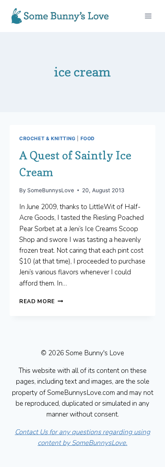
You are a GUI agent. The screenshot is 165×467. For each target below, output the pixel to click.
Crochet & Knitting (47, 138)
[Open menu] (148, 16)
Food (87, 138)
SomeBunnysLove (50, 190)
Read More (41, 301)
